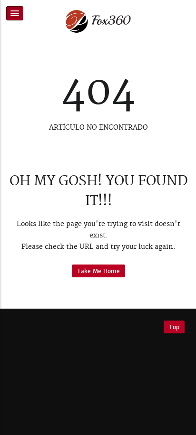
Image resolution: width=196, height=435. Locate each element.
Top (174, 327)
